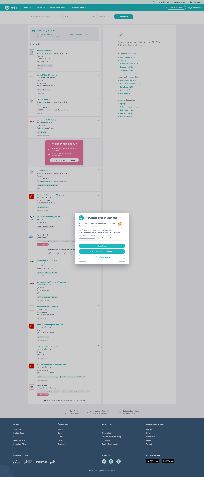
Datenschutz (82, 261)
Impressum (122, 261)
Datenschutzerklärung (87, 238)
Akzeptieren (102, 246)
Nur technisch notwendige (102, 251)
